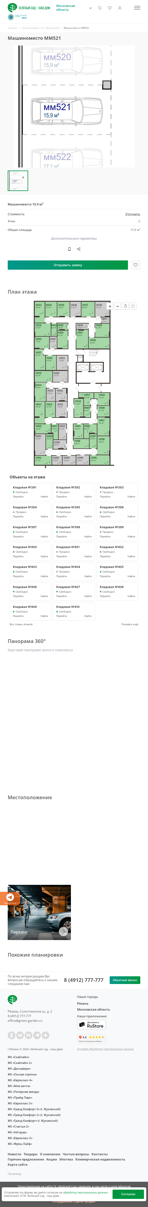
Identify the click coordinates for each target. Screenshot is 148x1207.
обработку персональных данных (85, 1192)
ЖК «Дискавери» (19, 1068)
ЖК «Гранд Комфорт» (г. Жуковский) (33, 1121)
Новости (14, 1154)
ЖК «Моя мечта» (19, 1086)
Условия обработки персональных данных (105, 1049)
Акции (51, 1159)
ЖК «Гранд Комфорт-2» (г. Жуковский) (34, 1115)
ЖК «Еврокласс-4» (20, 1080)
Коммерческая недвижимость (100, 1159)
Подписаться (10, 903)
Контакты (100, 1154)
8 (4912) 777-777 (83, 979)
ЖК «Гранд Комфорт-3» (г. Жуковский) (34, 1109)
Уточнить (132, 214)
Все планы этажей (21, 624)
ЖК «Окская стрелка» (22, 1074)
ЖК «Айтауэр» (17, 1132)
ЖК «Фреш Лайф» (20, 1144)
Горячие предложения (26, 1159)
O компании (50, 1154)
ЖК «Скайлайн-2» (20, 1063)
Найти (44, 496)
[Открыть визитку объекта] (69, 249)
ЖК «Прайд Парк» (20, 1097)
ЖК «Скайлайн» (18, 1057)
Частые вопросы (76, 1154)
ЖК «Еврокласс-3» (20, 1138)
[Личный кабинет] (120, 8)
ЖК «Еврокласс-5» (20, 1103)
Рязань (82, 1003)
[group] (74, 106)
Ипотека (66, 1159)
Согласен (128, 1194)
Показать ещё (129, 624)
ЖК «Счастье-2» (18, 1126)
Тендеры (31, 1154)
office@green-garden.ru (25, 1021)
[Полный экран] (133, 306)
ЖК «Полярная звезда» (23, 1092)
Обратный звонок (125, 980)
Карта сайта (18, 1164)
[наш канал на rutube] (28, 1035)
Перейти (18, 496)
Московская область (93, 1009)
